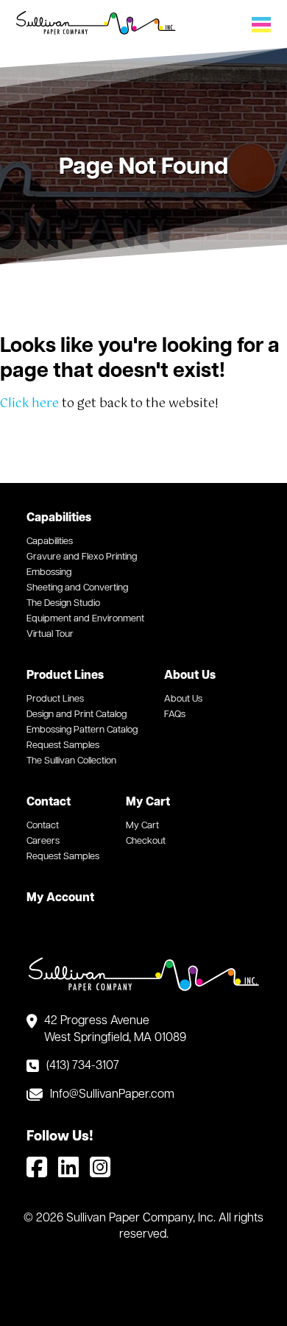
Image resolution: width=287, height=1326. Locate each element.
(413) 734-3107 (82, 1066)
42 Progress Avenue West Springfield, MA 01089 (115, 1029)
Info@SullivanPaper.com (112, 1095)
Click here (29, 404)
